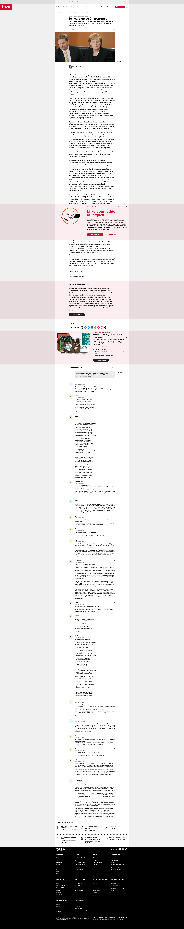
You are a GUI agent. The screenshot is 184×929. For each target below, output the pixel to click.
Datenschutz (102, 920)
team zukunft (78, 883)
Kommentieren (78, 324)
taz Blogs (113, 883)
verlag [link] (57, 2)
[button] (127, 7)
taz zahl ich (114, 862)
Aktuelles (95, 858)
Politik (64, 12)
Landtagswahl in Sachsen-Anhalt (82, 859)
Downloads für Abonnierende (82, 911)
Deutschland (70, 12)
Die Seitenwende (97, 862)
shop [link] (70, 2)
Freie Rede (59, 892)
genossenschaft (115, 860)
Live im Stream (97, 888)
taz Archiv (114, 890)
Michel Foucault (79, 869)
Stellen (95, 864)
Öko (57, 860)
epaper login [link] (123, 2)
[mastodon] (120, 850)
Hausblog (95, 860)
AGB (114, 920)
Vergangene (96, 890)
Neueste (109, 368)
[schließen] (126, 206)
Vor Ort (95, 885)
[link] (64, 7)
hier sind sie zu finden (85, 376)
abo (112, 858)
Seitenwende (119, 920)
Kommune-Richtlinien (115, 917)
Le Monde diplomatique (117, 888)
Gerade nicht (121, 207)
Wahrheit (58, 874)
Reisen (58, 904)
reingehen (59, 895)
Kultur (58, 864)
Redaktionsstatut (104, 917)
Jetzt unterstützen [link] (77, 314)
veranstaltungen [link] (64, 2)
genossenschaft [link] (116, 2)
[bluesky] (123, 850)
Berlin (58, 869)
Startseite (58, 12)
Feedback (77, 904)
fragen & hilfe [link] (75, 2)
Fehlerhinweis (86, 324)
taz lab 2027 (96, 892)
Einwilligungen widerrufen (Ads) (101, 922)
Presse (95, 867)
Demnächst (96, 883)
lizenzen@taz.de (66, 919)
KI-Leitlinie (124, 917)
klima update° (60, 888)
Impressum (109, 920)
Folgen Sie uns (114, 849)
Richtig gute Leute (80, 864)
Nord (57, 871)
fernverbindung (60, 885)
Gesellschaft (59, 862)
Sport (57, 867)
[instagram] (126, 850)
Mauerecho (59, 890)
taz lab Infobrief (79, 890)
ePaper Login (78, 908)
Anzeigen (58, 911)
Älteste (113, 368)
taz (60, 849)
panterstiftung (115, 867)
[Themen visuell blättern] (112, 7)
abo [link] (110, 2)
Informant (96, 920)
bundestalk (59, 883)
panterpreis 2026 (116, 869)
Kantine (58, 907)
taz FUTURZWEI (115, 886)
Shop (57, 909)
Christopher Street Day (81, 862)
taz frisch (77, 885)
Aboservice (78, 906)
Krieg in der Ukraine (80, 867)
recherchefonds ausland (117, 864)
